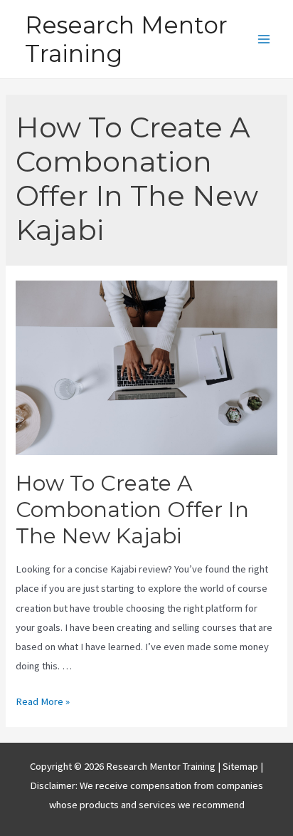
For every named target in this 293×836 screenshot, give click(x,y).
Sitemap (241, 766)
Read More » (43, 701)
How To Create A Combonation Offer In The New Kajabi (132, 509)
